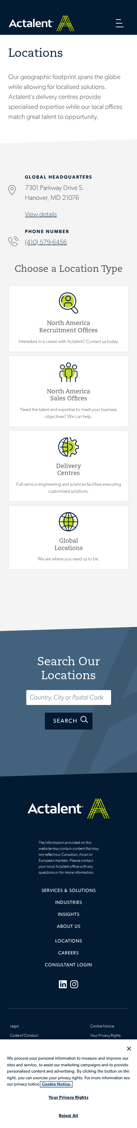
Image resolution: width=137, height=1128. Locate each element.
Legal (14, 1026)
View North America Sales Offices (68, 391)
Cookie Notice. (56, 1084)
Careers (68, 953)
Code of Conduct (24, 1036)
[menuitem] (68, 893)
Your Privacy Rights (105, 1036)
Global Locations (68, 537)
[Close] (129, 1048)
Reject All (68, 1116)
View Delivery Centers (68, 466)
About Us (68, 926)
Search (65, 721)
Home (41, 23)
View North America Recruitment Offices (68, 318)
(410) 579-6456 (46, 242)
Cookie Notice (102, 1026)
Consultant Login (68, 965)
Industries (68, 902)
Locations (68, 941)
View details (41, 214)
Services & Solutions (69, 890)
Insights (68, 914)
